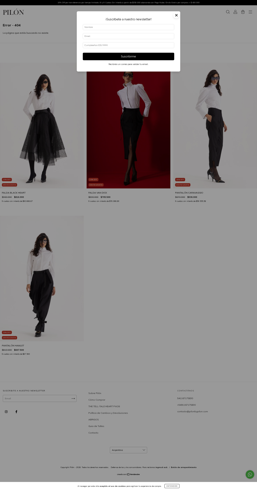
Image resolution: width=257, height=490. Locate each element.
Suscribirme (128, 56)
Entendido (172, 486)
